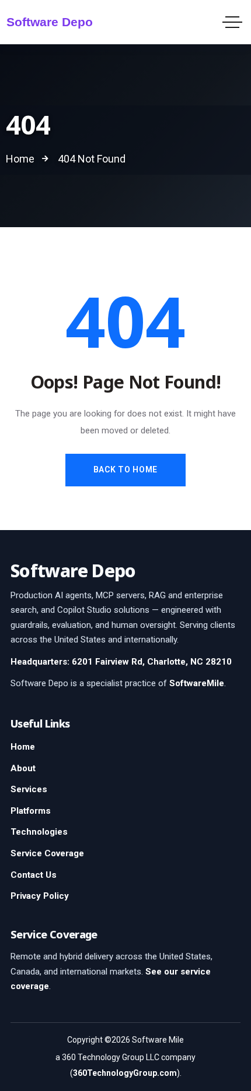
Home (23, 747)
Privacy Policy (40, 896)
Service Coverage (47, 853)
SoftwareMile (196, 683)
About (23, 768)
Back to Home (125, 469)
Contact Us (34, 875)
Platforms (31, 811)
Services (29, 789)
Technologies (39, 832)
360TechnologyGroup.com (125, 1073)
